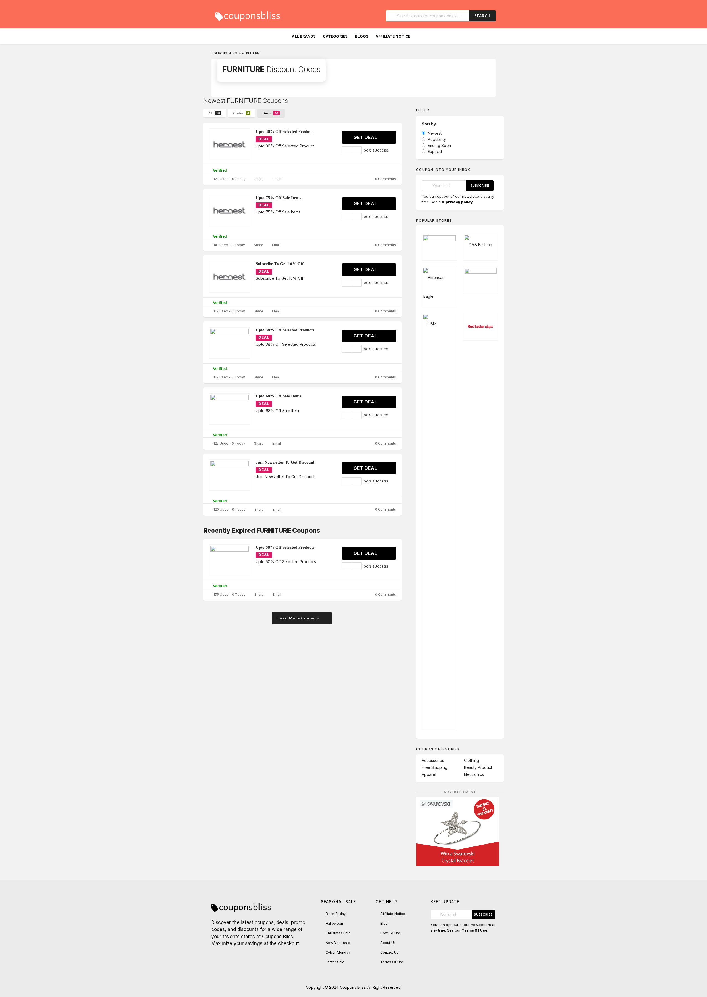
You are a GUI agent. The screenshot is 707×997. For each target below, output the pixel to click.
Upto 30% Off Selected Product (284, 131)
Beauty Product (478, 767)
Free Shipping (434, 767)
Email (276, 179)
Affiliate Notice (393, 36)
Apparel (429, 774)
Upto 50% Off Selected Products (285, 547)
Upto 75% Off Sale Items (278, 198)
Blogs (361, 36)
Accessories (433, 760)
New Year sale (338, 943)
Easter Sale (335, 962)
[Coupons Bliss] (247, 14)
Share (259, 179)
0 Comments (385, 179)
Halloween (334, 923)
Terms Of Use (392, 962)
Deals (270, 113)
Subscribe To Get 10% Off (280, 264)
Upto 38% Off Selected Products (285, 330)
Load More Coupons (299, 618)
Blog (384, 923)
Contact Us (389, 952)
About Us (388, 943)
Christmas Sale (338, 933)
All (214, 113)
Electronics (474, 774)
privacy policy (459, 202)
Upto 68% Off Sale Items (278, 396)
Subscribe (480, 185)
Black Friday (336, 914)
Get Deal (366, 137)
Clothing (471, 760)
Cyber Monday (338, 952)
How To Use (390, 933)
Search (482, 16)
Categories (335, 36)
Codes (241, 113)
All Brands (304, 36)
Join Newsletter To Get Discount (285, 462)
